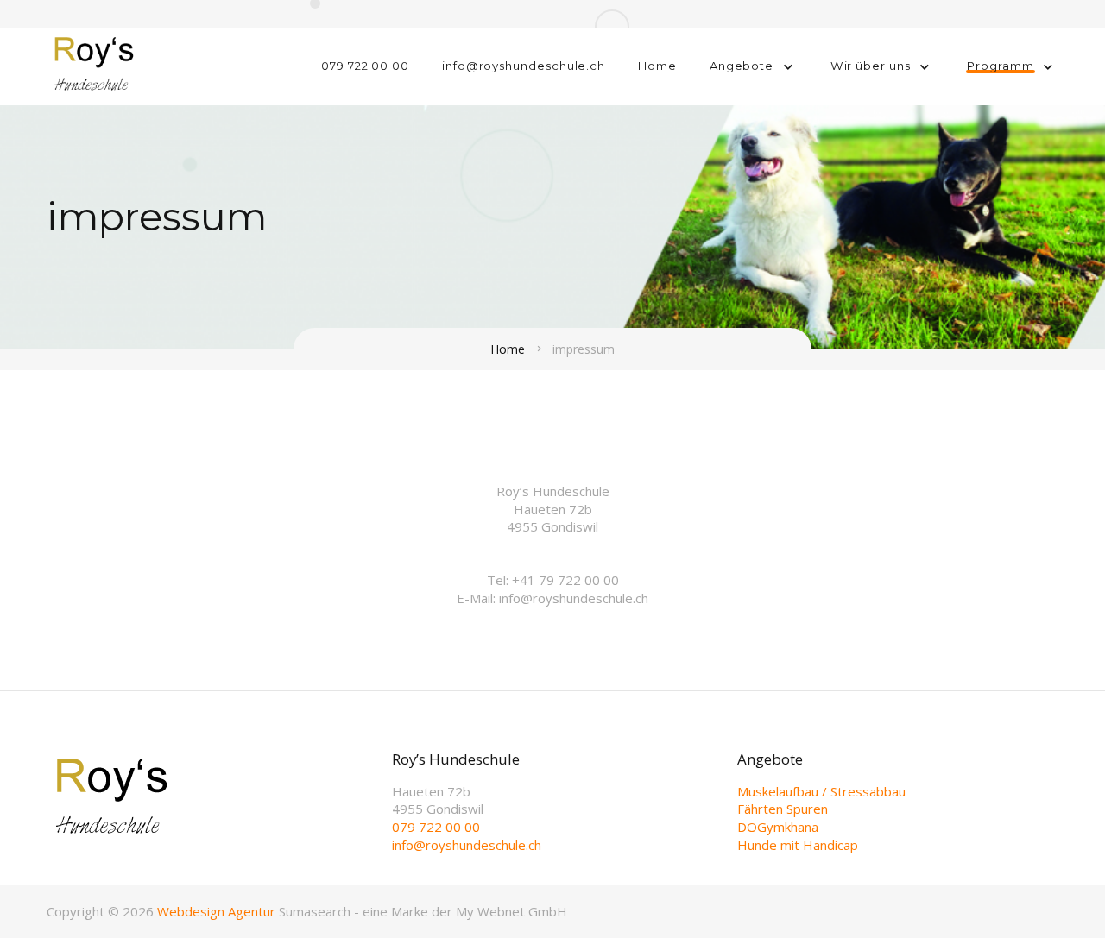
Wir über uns (870, 66)
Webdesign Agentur (216, 911)
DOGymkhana (777, 826)
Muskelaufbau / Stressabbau (821, 791)
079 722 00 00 (365, 66)
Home (657, 66)
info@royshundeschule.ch (523, 66)
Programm (1000, 66)
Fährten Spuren (782, 808)
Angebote (742, 66)
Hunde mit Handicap (797, 844)
